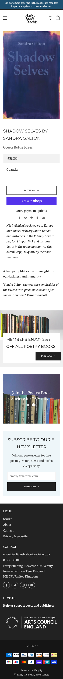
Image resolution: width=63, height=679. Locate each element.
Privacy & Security (15, 536)
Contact (8, 530)
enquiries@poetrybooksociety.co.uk (26, 554)
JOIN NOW (46, 356)
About (7, 524)
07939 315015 (11, 560)
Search (7, 519)
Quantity (12, 169)
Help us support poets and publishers (28, 605)
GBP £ (30, 645)
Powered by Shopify (31, 670)
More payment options (31, 210)
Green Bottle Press (18, 147)
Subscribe (30, 486)
